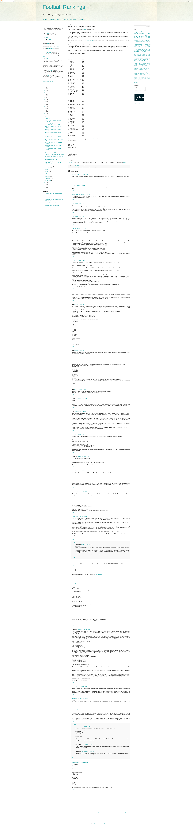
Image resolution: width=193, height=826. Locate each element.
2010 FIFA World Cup (142, 38)
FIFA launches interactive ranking (51, 159)
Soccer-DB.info (75, 194)
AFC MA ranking (146, 50)
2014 (45, 108)
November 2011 (48, 116)
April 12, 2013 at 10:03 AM (86, 544)
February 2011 (48, 178)
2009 (45, 184)
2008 (45, 186)
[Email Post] (84, 165)
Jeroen (73, 698)
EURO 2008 (145, 45)
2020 (45, 97)
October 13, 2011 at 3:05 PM (83, 562)
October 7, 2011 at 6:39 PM (80, 238)
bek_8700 (49, 39)
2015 (45, 106)
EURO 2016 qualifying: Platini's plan (52, 161)
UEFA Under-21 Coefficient (145, 56)
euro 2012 (148, 41)
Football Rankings (64, 7)
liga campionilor (145, 73)
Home (45, 19)
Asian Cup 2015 (140, 60)
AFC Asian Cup (144, 49)
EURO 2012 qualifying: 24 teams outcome (53, 123)
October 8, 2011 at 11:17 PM (83, 456)
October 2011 (48, 118)
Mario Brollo (49, 27)
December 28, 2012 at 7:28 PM (84, 629)
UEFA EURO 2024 (146, 60)
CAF (142, 40)
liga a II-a (143, 41)
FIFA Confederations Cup (139, 65)
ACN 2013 (146, 58)
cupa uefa (146, 61)
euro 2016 (80, 167)
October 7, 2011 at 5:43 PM (80, 228)
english (77, 167)
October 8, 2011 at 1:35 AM (80, 361)
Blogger (104, 823)
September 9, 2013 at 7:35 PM (81, 698)
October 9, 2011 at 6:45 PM (81, 491)
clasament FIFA (139, 33)
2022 (45, 94)
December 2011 (48, 115)
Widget (44, 81)
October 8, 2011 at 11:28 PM (84, 470)
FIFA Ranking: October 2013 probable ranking (53, 193)
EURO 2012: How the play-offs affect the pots (54, 151)
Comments (138, 90)
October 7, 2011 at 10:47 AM (82, 174)
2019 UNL (148, 51)
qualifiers (84, 167)
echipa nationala (144, 46)
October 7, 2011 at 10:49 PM (80, 304)
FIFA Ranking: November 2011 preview (53, 132)
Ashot (73, 203)
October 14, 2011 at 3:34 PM (82, 583)
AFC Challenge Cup (144, 63)
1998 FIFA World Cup (144, 74)
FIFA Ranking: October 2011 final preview (53, 152)
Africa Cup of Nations (139, 44)
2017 (45, 103)
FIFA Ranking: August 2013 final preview (52, 205)
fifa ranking (145, 32)
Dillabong (74, 583)
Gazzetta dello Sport (88, 40)
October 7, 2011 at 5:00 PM (80, 203)
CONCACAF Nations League (139, 53)
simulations (137, 37)
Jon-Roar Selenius (51, 48)
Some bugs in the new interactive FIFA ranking (54, 154)
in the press (144, 59)
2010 (45, 182)
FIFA (147, 59)
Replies (74, 542)
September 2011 (48, 166)
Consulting (82, 19)
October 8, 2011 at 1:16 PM (80, 411)
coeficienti (73, 167)
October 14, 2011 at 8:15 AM (82, 570)
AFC (140, 40)
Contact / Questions (69, 19)
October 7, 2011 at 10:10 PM (80, 292)
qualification (144, 48)
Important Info (54, 19)
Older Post (127, 812)
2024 (45, 90)
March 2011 (47, 176)
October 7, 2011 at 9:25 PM (79, 260)
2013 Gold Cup (145, 70)
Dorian (73, 516)
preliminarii (136, 42)
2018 (45, 101)
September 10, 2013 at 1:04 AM (82, 709)
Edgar (73, 570)
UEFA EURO (98, 167)
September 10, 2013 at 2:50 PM (87, 744)
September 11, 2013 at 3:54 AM (81, 762)
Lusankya (74, 174)
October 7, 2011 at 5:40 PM (80, 216)
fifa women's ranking (138, 58)
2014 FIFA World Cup (140, 36)
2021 (45, 95)
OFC (146, 54)
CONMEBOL (136, 51)
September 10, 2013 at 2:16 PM (85, 726)
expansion (140, 73)
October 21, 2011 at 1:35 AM (83, 615)
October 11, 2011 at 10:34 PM (81, 516)
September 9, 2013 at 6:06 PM (81, 686)
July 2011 (47, 169)
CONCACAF (142, 42)
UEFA (146, 39)
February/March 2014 (90, 139)
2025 (45, 88)
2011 (45, 113)
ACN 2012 (139, 50)
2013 (45, 110)
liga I (143, 58)
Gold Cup (139, 59)
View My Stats (137, 103)
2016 (45, 104)
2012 (45, 111)
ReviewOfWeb (50, 81)
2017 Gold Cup (139, 77)
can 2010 (136, 61)
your (96, 574)
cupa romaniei (141, 61)
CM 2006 (138, 72)
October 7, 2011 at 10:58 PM (80, 350)
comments (100, 574)
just (48, 43)
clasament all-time (146, 68)
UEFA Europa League (144, 72)
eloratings (139, 35)
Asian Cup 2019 (143, 51)
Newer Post (71, 812)
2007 (45, 187)
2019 (45, 99)
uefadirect (84, 29)
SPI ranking (109, 139)
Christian (70, 162)
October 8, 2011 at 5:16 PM (80, 434)
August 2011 (47, 167)
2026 (45, 87)
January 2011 (48, 180)
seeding (88, 167)
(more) (44, 31)
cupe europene (141, 64)
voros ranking (137, 56)
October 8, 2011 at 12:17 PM (81, 398)
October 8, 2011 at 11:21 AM (80, 389)
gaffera (95, 823)
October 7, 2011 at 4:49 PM (84, 194)
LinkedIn (125, 162)
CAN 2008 (144, 79)
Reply (73, 181)
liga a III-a (140, 45)
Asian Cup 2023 (147, 64)
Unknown (74, 709)
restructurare (148, 55)
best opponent (142, 67)
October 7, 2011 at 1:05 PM (82, 185)
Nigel (48, 33)
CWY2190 (74, 185)
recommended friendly (141, 55)
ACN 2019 (140, 79)
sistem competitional (138, 69)
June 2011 (47, 171)
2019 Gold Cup (145, 77)
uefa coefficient (92, 167)
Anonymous (49, 52)
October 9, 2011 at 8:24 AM (80, 480)
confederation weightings (140, 54)
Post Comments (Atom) (78, 815)
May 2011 (47, 173)
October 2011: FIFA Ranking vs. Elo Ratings (54, 124)
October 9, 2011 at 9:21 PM (83, 501)
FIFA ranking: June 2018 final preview (51, 202)
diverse (135, 45)
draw (149, 36)
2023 (45, 92)
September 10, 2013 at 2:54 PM (87, 751)
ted (48, 64)
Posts (137, 87)
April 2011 (47, 175)
